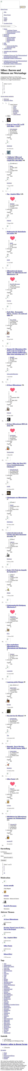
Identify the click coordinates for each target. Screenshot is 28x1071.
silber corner (7, 1023)
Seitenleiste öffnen (8, 100)
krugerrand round (8, 989)
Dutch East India (8, 970)
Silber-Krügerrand (8, 1018)
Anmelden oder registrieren (10, 51)
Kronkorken (7, 987)
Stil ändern (3, 1050)
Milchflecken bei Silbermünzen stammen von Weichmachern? (16, 817)
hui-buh (9, 704)
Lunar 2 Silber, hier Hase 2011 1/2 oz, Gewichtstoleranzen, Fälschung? (16, 465)
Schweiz (6, 1014)
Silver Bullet (13, 319)
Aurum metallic (9, 885)
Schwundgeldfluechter (12, 374)
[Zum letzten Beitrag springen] (8, 143)
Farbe (5, 975)
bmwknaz (9, 183)
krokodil (6, 986)
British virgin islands (9, 966)
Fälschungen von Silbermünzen (17, 497)
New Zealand (7, 996)
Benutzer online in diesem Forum (14, 1044)
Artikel (5, 19)
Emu (5, 972)
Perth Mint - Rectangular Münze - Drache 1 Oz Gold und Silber (17, 313)
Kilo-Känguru (7, 983)
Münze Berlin (7, 993)
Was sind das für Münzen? (15, 716)
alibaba (8, 593)
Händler (6, 980)
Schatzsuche (7, 1013)
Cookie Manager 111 (24, 1064)
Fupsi (8, 336)
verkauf (5, 1031)
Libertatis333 (13, 824)
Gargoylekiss (13, 751)
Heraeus (6, 979)
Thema (14, 106)
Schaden (6, 1011)
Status (2, 856)
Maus (11, 166)
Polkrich (9, 220)
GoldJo (12, 576)
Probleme (6, 1003)
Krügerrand (6, 990)
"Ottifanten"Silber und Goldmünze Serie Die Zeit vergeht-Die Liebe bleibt (15, 158)
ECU (8, 633)
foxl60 (8, 486)
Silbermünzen (7, 1024)
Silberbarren (7, 1021)
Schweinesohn (13, 129)
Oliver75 (12, 788)
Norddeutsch (7, 997)
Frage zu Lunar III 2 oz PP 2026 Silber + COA (15, 125)
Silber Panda (11, 779)
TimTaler (12, 203)
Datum (14, 108)
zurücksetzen (26, 1064)
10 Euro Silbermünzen (14, 385)
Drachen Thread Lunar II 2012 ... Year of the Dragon (14, 928)
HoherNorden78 (14, 469)
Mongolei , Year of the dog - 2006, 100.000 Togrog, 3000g (16, 747)
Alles (5, 12)
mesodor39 (9, 841)
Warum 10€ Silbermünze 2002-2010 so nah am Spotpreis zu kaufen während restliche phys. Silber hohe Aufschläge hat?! (17, 351)
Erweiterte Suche (8, 23)
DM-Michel (10, 522)
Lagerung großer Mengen (15, 682)
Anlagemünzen (7, 965)
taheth (11, 243)
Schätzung (6, 1016)
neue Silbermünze (8, 994)
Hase (5, 977)
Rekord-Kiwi (8, 954)
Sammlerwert (7, 1010)
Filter (8, 116)
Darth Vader (7, 969)
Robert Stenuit (7, 1007)
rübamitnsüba (13, 718)
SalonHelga (13, 616)
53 (4, 92)
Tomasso (12, 654)
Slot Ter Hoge (7, 1027)
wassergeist (9, 671)
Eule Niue (6, 973)
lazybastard (12, 435)
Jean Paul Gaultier (8, 982)
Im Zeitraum (4, 852)
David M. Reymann (15, 284)
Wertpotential (7, 1032)
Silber (5, 1017)
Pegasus (6, 1000)
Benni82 (12, 357)
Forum (5, 17)
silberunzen (6, 1025)
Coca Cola (6, 968)
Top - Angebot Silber (13, 194)
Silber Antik (7, 1020)
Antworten (15, 110)
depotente (9, 768)
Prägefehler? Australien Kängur (11, 1004)
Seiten (5, 20)
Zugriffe (15, 113)
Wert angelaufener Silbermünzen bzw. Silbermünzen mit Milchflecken (17, 646)
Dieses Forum (7, 15)
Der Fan (9, 301)
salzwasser (6, 1009)
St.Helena (6, 1028)
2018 (5, 963)
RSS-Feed (6, 99)
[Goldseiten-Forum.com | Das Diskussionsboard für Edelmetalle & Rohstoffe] (13, 8)
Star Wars (6, 1030)
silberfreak (9, 146)
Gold (5, 976)
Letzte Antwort (16, 114)
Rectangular (7, 1006)
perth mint (6, 1001)
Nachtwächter (10, 452)
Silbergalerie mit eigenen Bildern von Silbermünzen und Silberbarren (17, 272)
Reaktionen (16, 111)
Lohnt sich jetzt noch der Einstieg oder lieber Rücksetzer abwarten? (16, 534)
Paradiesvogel (7, 999)
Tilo (8, 735)
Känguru (6, 992)
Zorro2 (11, 505)
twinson (9, 805)
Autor (14, 107)
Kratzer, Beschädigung (9, 985)
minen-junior (13, 688)
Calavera (12, 542)
